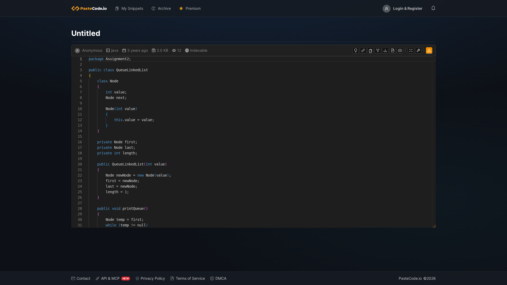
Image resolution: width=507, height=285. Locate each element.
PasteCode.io (410, 278)
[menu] (253, 8)
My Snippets (132, 8)
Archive (164, 8)
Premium (193, 8)
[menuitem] (91, 8)
